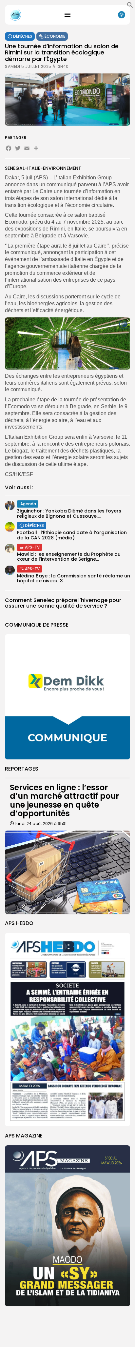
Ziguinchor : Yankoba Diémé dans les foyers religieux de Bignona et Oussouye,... (69, 513)
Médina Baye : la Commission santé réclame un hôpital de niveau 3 (73, 578)
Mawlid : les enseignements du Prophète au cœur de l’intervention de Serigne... (69, 556)
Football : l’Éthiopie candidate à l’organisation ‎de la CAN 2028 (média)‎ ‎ (72, 535)
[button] (130, 6)
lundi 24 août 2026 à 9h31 (41, 823)
